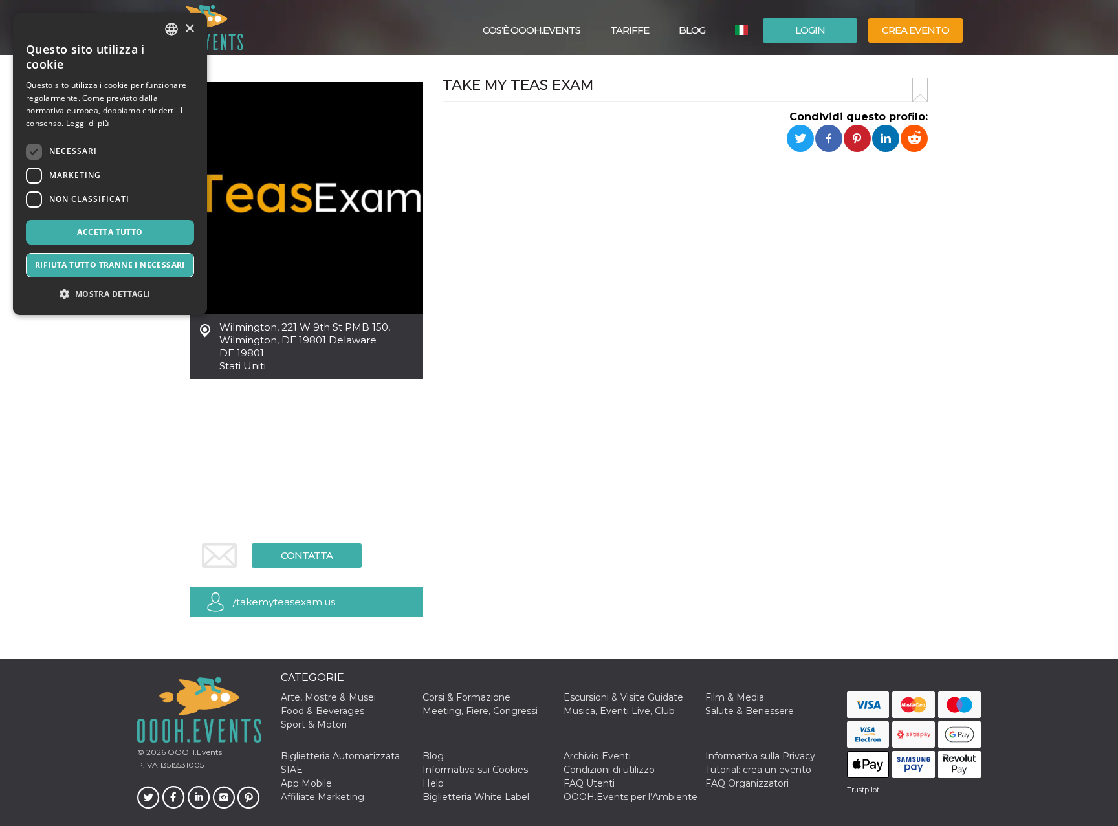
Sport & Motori (314, 724)
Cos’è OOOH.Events (531, 30)
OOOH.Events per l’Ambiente (630, 797)
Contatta (307, 555)
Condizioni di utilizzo (609, 770)
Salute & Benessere (749, 711)
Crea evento (915, 30)
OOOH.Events (194, 752)
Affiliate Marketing (322, 797)
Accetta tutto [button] (109, 231)
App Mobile (306, 783)
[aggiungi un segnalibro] (920, 90)
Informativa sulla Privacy (760, 756)
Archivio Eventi (597, 756)
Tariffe (629, 30)
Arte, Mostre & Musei (328, 697)
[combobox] (171, 29)
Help (433, 783)
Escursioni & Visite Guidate (623, 697)
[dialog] (110, 164)
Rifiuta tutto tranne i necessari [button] (110, 264)
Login (810, 30)
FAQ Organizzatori (747, 783)
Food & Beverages (322, 711)
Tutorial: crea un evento (758, 770)
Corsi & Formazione (466, 697)
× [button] (189, 29)
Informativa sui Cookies (475, 770)
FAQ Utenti (589, 783)
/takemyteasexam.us (284, 602)
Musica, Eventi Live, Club (619, 711)
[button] (110, 294)
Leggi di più (87, 123)
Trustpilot (863, 789)
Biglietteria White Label (475, 797)
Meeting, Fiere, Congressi (480, 711)
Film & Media (734, 697)
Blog (692, 30)
